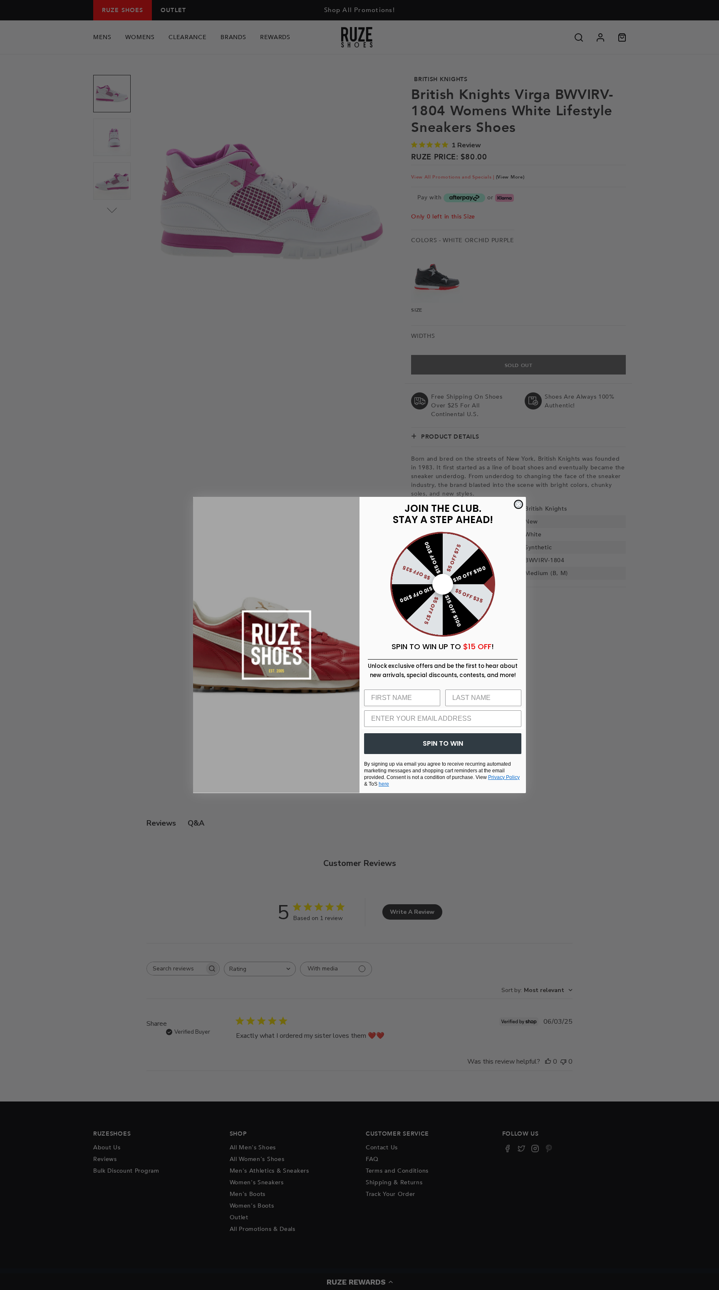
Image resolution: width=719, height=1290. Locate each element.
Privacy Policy (504, 777)
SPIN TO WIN (443, 743)
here (384, 784)
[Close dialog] (518, 504)
